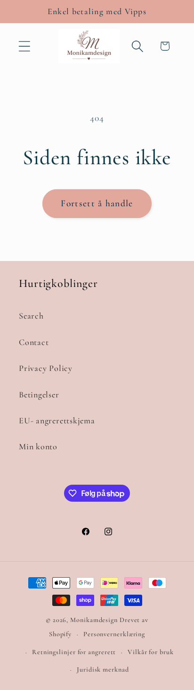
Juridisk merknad (103, 669)
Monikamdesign (94, 620)
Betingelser (39, 394)
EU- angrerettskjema (57, 420)
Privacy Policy (46, 368)
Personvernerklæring (114, 634)
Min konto (38, 446)
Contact (33, 342)
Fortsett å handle (97, 203)
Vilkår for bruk (151, 652)
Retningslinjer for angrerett (74, 652)
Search (31, 316)
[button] (24, 46)
